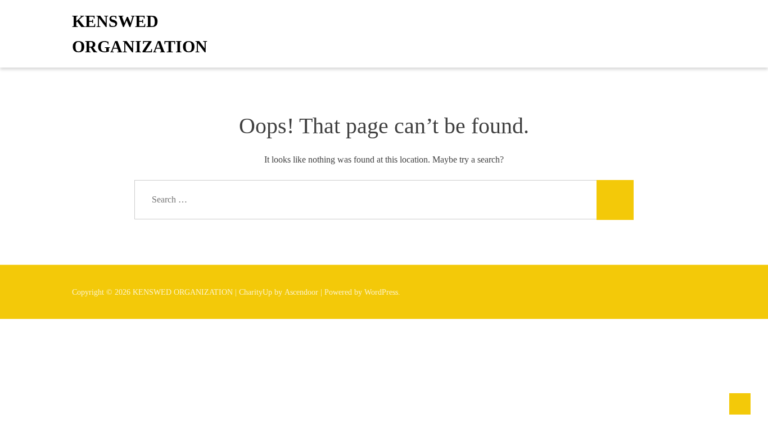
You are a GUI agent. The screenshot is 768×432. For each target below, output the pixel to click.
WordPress (381, 292)
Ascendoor (301, 292)
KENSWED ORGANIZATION (139, 34)
